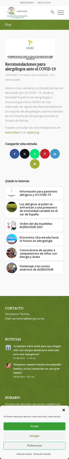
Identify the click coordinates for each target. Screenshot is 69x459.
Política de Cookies (24, 454)
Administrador (12, 79)
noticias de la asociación (35, 74)
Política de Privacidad (42, 454)
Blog (8, 24)
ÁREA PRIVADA (26, 2)
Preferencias (34, 445)
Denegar (34, 435)
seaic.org (33, 132)
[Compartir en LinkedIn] (55, 154)
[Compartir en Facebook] (14, 154)
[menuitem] (26, 3)
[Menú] (59, 12)
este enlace (12, 132)
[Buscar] (50, 12)
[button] (63, 410)
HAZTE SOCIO (44, 2)
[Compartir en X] (25, 154)
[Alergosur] (28, 12)
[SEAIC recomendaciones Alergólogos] (30, 49)
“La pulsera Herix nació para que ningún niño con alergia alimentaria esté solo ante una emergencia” (37, 350)
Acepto (34, 426)
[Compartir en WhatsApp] (35, 154)
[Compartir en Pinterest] (45, 154)
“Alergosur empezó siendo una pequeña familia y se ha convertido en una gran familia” (37, 368)
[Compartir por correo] (35, 164)
